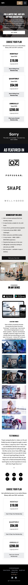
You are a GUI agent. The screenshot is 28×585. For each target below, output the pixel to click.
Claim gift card (14, 572)
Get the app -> (14, 574)
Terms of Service (6, 570)
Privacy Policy (15, 570)
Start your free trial (13, 258)
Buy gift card (22, 570)
